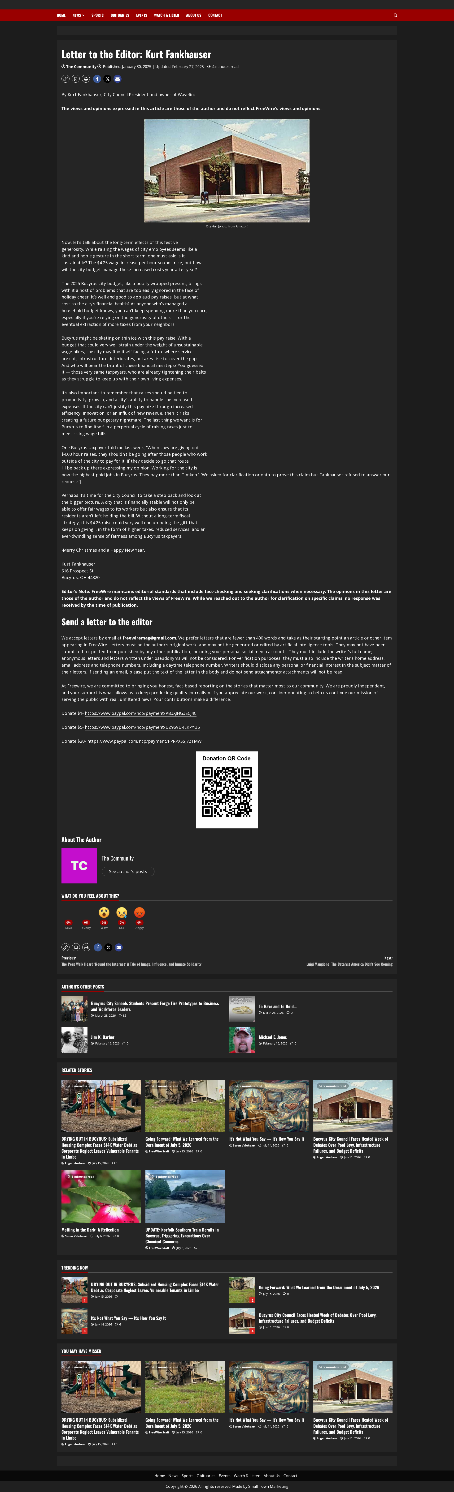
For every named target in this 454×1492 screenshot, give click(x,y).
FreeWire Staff (159, 1151)
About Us (193, 15)
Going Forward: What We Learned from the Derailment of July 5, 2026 (181, 1142)
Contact (215, 15)
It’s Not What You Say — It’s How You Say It (266, 1139)
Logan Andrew (75, 1163)
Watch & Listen (166, 15)
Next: (349, 961)
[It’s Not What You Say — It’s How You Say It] (269, 1106)
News (77, 15)
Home (61, 15)
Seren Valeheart (244, 1145)
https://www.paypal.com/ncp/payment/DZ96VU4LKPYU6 (142, 727)
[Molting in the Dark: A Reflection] (101, 1196)
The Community (81, 66)
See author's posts (128, 871)
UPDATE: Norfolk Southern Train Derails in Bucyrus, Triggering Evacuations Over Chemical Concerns (182, 1236)
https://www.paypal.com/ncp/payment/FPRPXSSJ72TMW (144, 741)
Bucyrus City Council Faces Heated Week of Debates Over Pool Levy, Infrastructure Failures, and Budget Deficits (350, 1145)
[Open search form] (395, 15)
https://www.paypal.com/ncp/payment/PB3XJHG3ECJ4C (140, 713)
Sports (98, 15)
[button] (65, 79)
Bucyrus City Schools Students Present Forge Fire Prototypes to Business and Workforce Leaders (74, 1009)
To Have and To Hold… (242, 1009)
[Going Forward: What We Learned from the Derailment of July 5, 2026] (185, 1106)
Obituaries (120, 15)
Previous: (131, 961)
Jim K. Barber (74, 1040)
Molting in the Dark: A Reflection (90, 1230)
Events (141, 15)
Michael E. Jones (242, 1040)
